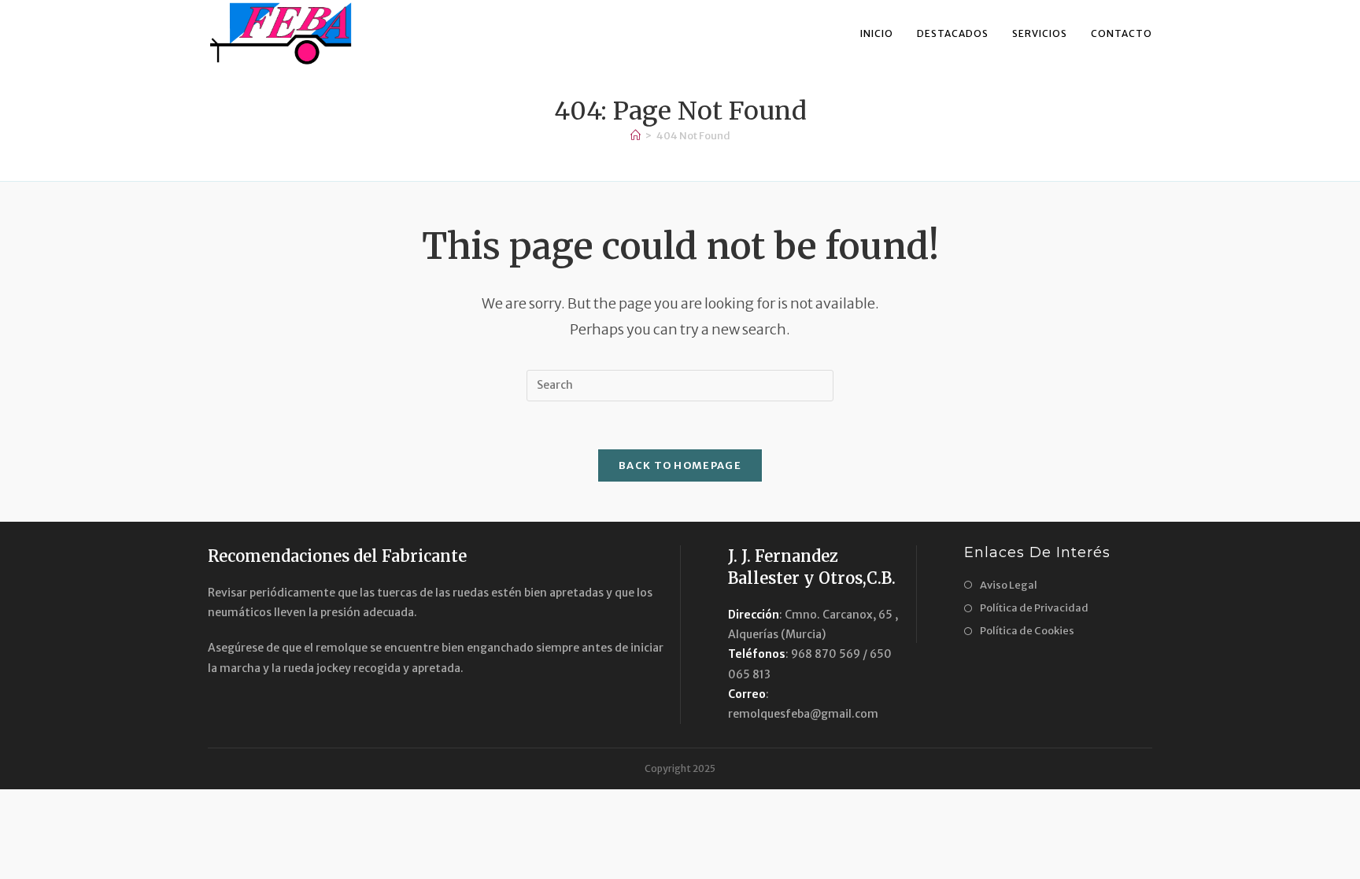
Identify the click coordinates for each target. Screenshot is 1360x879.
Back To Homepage (680, 465)
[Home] (635, 135)
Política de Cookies (1027, 630)
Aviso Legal (1008, 585)
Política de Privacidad (1034, 608)
